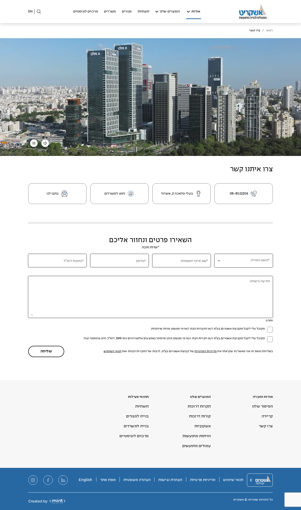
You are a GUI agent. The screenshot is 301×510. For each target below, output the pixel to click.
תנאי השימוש (112, 351)
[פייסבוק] (48, 480)
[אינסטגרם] (33, 480)
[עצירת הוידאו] (34, 145)
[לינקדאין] (63, 480)
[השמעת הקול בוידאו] (45, 145)
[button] (243, 260)
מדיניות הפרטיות (205, 351)
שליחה (46, 351)
